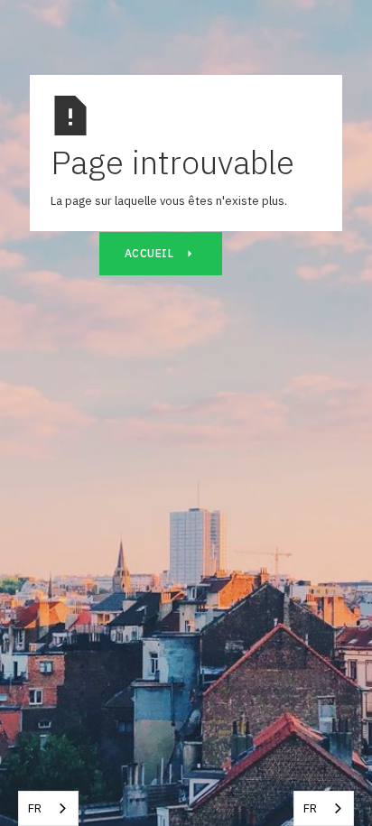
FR (35, 808)
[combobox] (48, 808)
